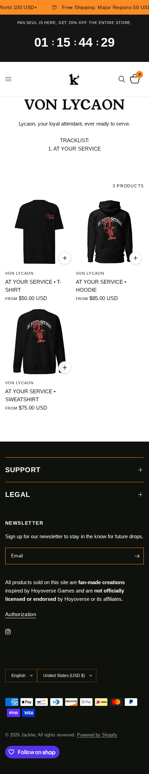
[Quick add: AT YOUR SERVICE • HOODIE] (135, 258)
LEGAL (17, 494)
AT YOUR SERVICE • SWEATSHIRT (30, 395)
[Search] (122, 79)
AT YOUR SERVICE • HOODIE (101, 286)
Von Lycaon (19, 273)
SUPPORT (23, 470)
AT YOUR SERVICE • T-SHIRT (33, 286)
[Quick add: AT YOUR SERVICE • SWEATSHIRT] (65, 367)
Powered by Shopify (97, 734)
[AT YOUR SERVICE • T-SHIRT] (39, 232)
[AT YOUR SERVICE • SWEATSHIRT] (39, 342)
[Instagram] (12, 631)
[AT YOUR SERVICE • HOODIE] (110, 232)
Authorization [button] (20, 614)
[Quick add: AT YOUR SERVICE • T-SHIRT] (65, 258)
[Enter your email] (137, 556)
